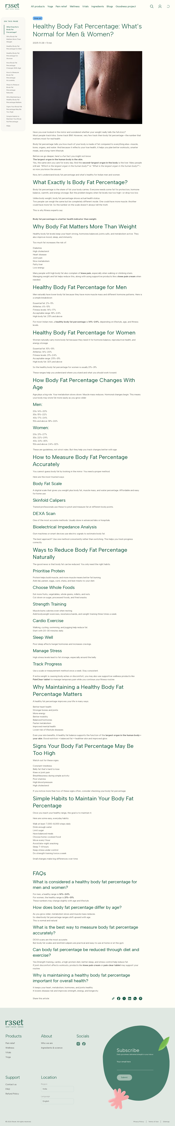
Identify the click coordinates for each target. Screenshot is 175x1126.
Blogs (110, 6)
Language (45, 1096)
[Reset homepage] (12, 6)
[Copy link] (113, 998)
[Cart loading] (168, 6)
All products (38, 6)
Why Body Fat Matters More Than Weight (13, 39)
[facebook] (84, 1044)
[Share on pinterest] (140, 998)
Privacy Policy (138, 1122)
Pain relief (61, 6)
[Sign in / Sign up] (160, 6)
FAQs (8, 126)
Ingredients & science (51, 1047)
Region (44, 1084)
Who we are (47, 1043)
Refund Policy (12, 1093)
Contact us (11, 1084)
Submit (124, 1077)
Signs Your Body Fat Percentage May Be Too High (14, 109)
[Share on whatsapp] (135, 998)
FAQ (7, 1089)
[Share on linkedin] (129, 998)
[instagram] (78, 1044)
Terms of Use (153, 1122)
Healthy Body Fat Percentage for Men (14, 47)
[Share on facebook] (118, 998)
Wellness (75, 6)
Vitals (85, 6)
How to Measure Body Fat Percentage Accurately (12, 76)
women (40, 897)
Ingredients (97, 6)
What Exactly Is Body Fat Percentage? (12, 29)
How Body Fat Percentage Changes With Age (13, 65)
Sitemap (166, 1122)
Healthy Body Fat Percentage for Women (12, 55)
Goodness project (126, 6)
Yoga (50, 6)
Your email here (124, 1062)
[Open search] (151, 6)
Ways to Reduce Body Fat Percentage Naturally (12, 89)
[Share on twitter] (124, 998)
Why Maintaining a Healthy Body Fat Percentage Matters (13, 99)
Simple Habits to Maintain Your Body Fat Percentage (13, 119)
